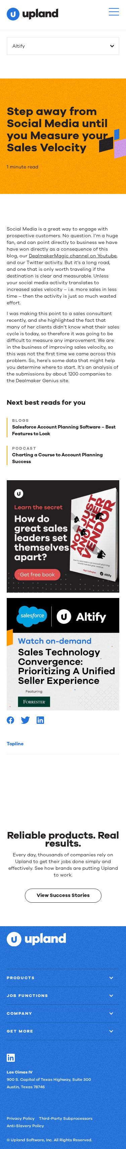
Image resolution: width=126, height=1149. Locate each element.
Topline (15, 744)
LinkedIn (11, 1057)
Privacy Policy (21, 1118)
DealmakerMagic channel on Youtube (73, 256)
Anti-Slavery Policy (25, 1125)
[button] (114, 11)
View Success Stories (63, 895)
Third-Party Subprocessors (65, 1118)
